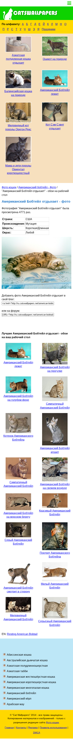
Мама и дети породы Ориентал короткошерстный (18, 169)
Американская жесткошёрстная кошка (31, 676)
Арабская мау (15, 704)
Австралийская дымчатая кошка (27, 660)
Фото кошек (9, 187)
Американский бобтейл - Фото (37, 187)
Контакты (21, 727)
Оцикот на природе (55, 59)
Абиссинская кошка (19, 654)
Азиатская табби (17, 671)
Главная (9, 727)
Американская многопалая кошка (28, 687)
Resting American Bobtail (22, 634)
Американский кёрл (19, 698)
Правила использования (53, 727)
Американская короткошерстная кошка (31, 682)
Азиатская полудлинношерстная (27, 665)
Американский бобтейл (21, 693)
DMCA (36, 732)
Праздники (48, 29)
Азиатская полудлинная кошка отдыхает (18, 59)
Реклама (33, 727)
